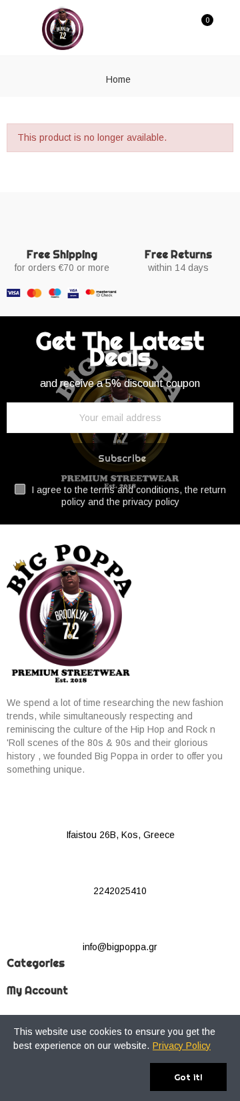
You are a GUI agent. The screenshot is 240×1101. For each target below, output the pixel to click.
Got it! (188, 1077)
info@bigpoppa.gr (120, 947)
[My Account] (226, 27)
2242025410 (120, 890)
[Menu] (15, 27)
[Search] (178, 26)
